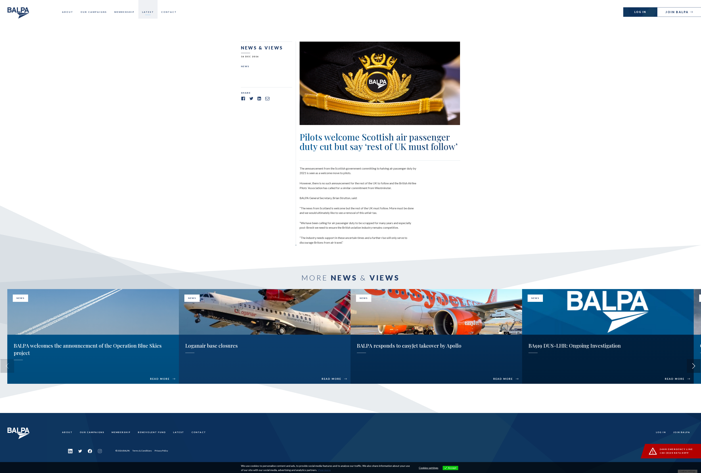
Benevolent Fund (152, 432)
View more (324, 470)
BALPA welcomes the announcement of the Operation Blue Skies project (88, 349)
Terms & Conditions (142, 450)
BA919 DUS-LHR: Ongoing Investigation (574, 345)
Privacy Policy (161, 450)
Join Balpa (678, 12)
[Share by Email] (267, 98)
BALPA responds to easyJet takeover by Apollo (409, 345)
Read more (160, 379)
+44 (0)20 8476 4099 (674, 452)
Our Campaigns (94, 12)
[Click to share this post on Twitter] (251, 98)
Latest (148, 12)
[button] (694, 366)
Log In (640, 12)
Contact (169, 12)
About (67, 12)
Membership (124, 12)
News (245, 66)
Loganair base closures (211, 345)
